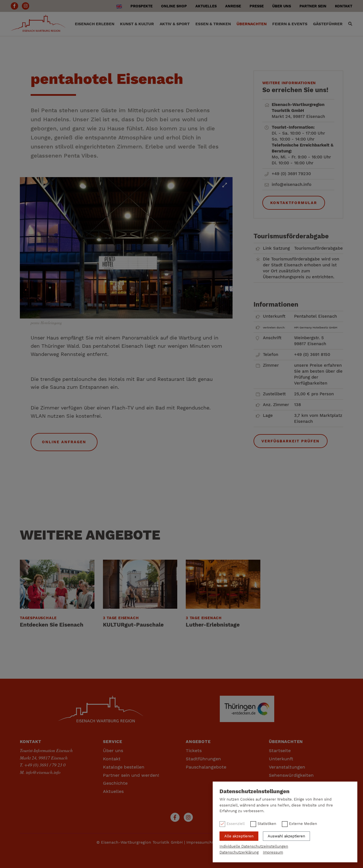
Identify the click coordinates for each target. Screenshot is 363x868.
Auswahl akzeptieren (286, 836)
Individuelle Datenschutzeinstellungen (254, 846)
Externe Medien (303, 824)
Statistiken (267, 824)
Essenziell (236, 824)
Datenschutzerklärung (239, 852)
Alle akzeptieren (239, 836)
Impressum (273, 852)
